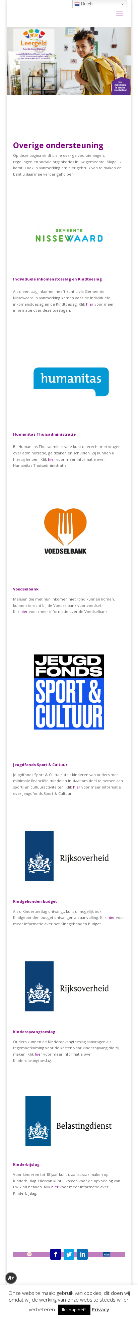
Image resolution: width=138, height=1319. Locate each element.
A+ (11, 1278)
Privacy (100, 1309)
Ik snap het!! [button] (74, 1310)
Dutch (86, 3)
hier (89, 304)
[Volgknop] (55, 1254)
